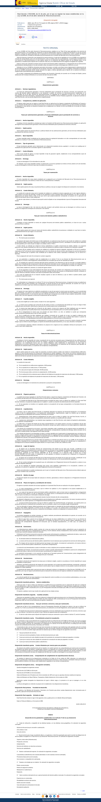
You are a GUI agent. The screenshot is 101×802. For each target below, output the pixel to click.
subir (83, 790)
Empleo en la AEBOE (81, 794)
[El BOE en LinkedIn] (54, 797)
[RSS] (43, 797)
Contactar (17, 794)
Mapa (33, 794)
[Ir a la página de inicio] (56, 3)
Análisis (23, 44)
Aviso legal (38, 794)
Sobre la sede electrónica (25, 794)
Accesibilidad (44, 794)
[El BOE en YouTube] (58, 797)
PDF (23, 37)
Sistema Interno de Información (64, 794)
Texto (17, 44)
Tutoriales (74, 794)
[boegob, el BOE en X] (47, 797)
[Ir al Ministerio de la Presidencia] (26, 2)
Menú (73, 6)
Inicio (23, 8)
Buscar (27, 8)
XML (36, 37)
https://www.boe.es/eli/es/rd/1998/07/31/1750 (39, 30)
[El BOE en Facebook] (50, 797)
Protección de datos (53, 794)
